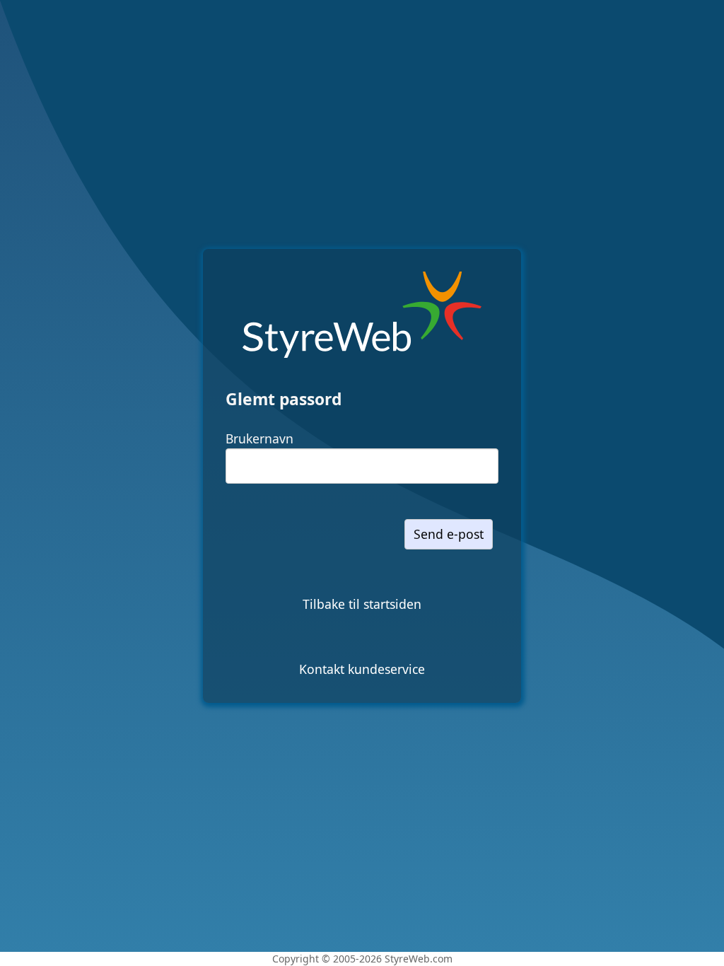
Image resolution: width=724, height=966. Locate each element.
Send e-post (449, 533)
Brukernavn (259, 438)
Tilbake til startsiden (362, 603)
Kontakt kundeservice (362, 669)
